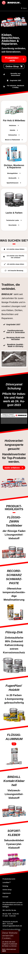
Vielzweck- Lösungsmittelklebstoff (14, 794)
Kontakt (5, 897)
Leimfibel (7, 882)
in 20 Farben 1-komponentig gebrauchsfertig (14, 699)
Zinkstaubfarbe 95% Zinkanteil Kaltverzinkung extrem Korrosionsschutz (14, 645)
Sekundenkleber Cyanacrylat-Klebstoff (14, 844)
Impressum (7, 893)
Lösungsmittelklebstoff (14, 534)
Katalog (5, 886)
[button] (14, 74)
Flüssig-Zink (14, 632)
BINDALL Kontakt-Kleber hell (14, 781)
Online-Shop (7, 890)
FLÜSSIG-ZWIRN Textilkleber (14, 521)
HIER (4, 951)
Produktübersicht (9, 879)
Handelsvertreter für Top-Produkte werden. (14, 458)
